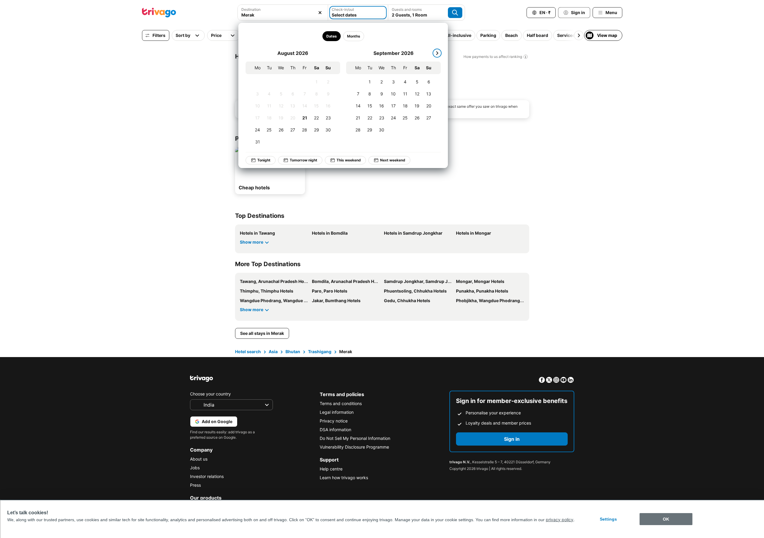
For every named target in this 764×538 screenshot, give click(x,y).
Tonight (263, 160)
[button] (283, 12)
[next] (437, 53)
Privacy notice (334, 420)
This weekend (349, 160)
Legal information (337, 412)
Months (353, 36)
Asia (273, 351)
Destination (251, 9)
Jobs (195, 467)
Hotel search (248, 351)
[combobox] (283, 12)
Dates (331, 36)
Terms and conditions (341, 403)
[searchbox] (282, 15)
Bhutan (292, 351)
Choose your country (210, 393)
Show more (251, 242)
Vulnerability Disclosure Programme (354, 446)
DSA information (335, 429)
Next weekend (392, 160)
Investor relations (207, 476)
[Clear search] (320, 12)
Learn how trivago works (344, 477)
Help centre (331, 468)
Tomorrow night (303, 160)
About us (198, 458)
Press (195, 485)
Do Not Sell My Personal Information (355, 438)
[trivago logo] (159, 12)
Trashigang (319, 351)
